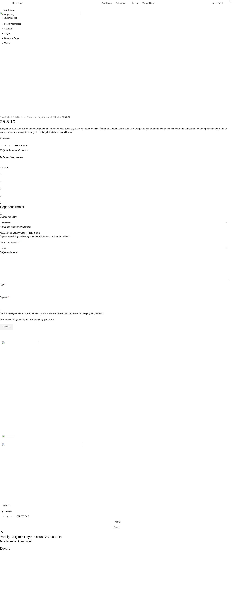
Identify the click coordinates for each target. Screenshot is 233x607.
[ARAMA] (228, 11)
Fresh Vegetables (12, 24)
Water (7, 43)
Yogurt (7, 33)
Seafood (8, 29)
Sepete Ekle (21, 146)
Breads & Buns (11, 38)
